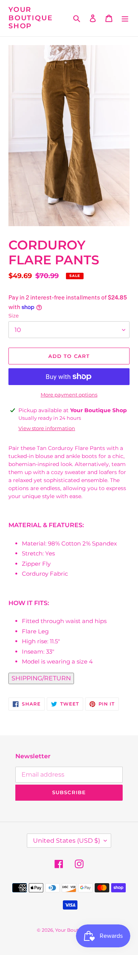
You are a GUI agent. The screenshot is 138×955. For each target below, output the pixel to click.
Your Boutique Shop (30, 18)
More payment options (69, 395)
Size (13, 315)
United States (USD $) (66, 840)
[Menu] (125, 18)
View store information (46, 428)
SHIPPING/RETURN (41, 678)
